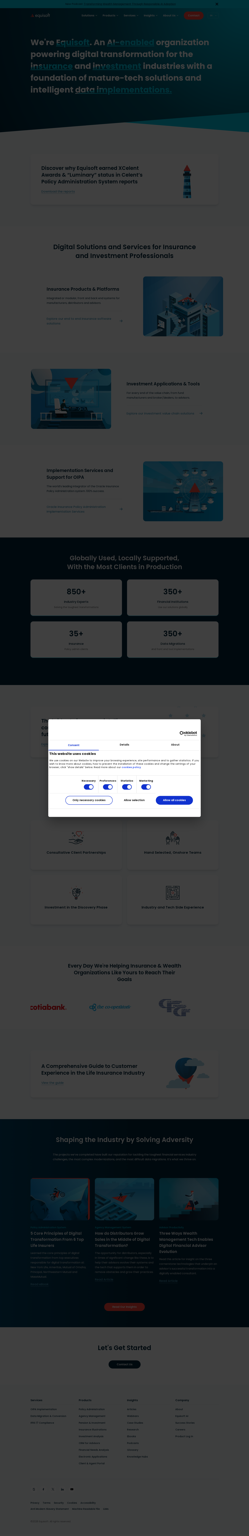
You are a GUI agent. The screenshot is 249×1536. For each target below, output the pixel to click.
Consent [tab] (74, 745)
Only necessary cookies (89, 800)
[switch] (105, 787)
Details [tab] (124, 744)
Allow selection (134, 800)
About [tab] (175, 744)
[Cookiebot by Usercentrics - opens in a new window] (182, 733)
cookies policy (131, 767)
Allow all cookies (174, 800)
